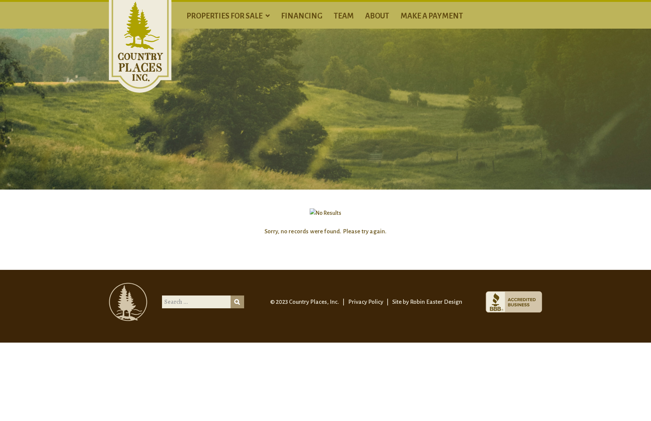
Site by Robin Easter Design (427, 302)
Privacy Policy (365, 302)
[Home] (140, 46)
